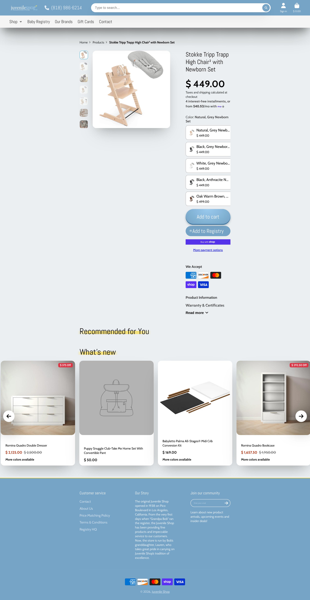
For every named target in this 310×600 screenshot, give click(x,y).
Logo (23, 8)
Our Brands (64, 21)
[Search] (266, 7)
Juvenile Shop (161, 591)
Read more (195, 313)
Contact (105, 21)
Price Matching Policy (95, 515)
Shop (13, 21)
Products (98, 42)
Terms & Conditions (93, 522)
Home (84, 42)
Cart (297, 7)
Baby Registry (38, 21)
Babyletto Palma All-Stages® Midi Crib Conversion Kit (195, 413)
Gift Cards (86, 21)
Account (283, 7)
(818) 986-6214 (66, 8)
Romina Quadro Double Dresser (38, 413)
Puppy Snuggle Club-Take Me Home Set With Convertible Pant (116, 413)
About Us (86, 508)
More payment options (208, 250)
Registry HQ (88, 529)
